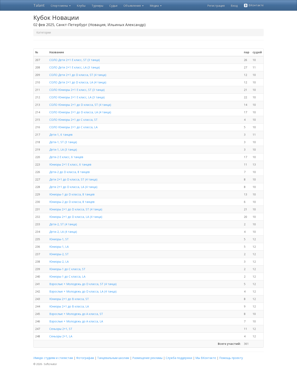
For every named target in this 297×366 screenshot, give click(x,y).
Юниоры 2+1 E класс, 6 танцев (70, 164)
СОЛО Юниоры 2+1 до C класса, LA (73, 127)
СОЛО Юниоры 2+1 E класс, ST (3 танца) (77, 90)
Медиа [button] (155, 5)
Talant (39, 5)
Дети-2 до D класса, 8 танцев (69, 172)
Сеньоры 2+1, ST (60, 329)
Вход (234, 5)
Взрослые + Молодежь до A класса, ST (76, 314)
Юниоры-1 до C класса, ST (67, 269)
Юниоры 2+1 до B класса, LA (69, 306)
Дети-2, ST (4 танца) (63, 224)
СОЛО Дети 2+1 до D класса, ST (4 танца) (77, 75)
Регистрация (216, 5)
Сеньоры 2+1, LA (60, 336)
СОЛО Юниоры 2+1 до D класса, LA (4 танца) (80, 112)
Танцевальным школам (113, 358)
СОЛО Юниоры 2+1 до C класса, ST (73, 120)
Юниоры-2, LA (59, 261)
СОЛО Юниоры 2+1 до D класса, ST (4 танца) (80, 105)
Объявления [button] (132, 5)
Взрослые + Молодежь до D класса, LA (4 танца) (83, 291)
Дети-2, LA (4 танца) (63, 232)
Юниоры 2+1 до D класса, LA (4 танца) (75, 217)
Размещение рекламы (147, 358)
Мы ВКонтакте (205, 358)
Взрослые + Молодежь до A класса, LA (76, 321)
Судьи (113, 5)
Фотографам (85, 358)
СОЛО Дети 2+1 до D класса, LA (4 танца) (77, 82)
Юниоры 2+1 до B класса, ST (69, 299)
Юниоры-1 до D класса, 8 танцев (72, 194)
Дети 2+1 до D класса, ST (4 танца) (73, 179)
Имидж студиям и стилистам (53, 358)
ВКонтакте (256, 5)
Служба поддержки (179, 358)
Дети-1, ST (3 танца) (63, 142)
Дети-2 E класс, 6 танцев (66, 157)
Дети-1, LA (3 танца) (63, 149)
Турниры (97, 5)
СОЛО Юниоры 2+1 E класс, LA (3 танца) (77, 97)
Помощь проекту (231, 358)
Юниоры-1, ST (59, 239)
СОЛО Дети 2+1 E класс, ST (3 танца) (74, 60)
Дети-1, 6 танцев (61, 134)
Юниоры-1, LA (59, 247)
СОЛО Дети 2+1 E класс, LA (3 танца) (74, 67)
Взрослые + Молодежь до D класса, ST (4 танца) (83, 284)
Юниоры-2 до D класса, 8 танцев (72, 202)
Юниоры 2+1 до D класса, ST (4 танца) (75, 209)
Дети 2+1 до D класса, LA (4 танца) (73, 187)
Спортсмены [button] (60, 5)
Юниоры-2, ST (59, 254)
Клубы (81, 5)
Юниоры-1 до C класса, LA (67, 276)
